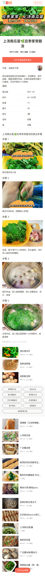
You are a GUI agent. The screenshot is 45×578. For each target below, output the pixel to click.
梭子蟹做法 (12, 395)
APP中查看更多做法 (22, 60)
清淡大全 (33, 389)
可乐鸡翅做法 (12, 400)
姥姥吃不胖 (14, 68)
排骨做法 (33, 406)
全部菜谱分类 (22, 411)
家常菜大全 (12, 389)
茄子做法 (12, 406)
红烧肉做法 (33, 400)
